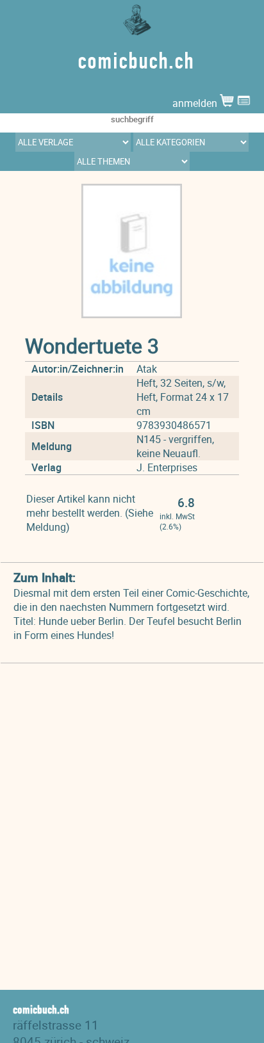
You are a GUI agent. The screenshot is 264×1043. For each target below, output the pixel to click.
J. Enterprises (166, 467)
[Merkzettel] (243, 103)
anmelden (196, 103)
